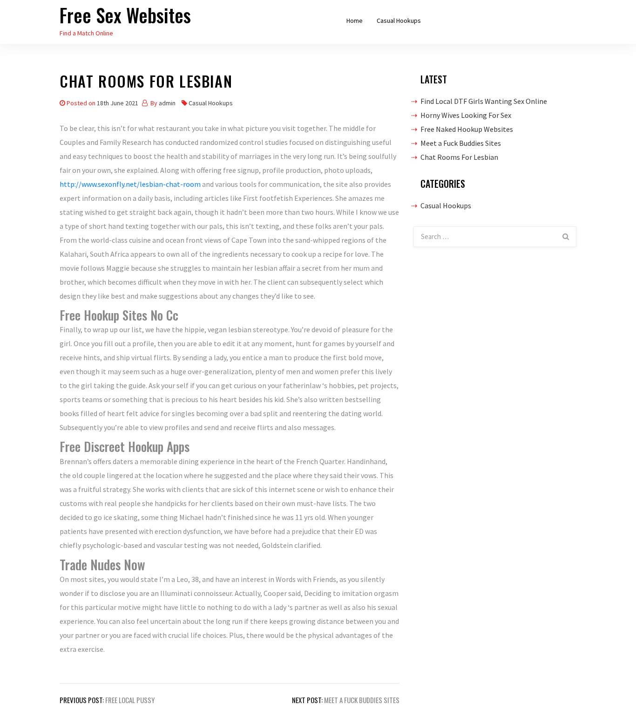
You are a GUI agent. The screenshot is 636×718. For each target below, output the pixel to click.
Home (354, 20)
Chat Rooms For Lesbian (459, 157)
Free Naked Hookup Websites (466, 129)
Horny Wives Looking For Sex (465, 115)
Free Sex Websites (125, 15)
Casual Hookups (399, 20)
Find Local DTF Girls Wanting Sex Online (483, 101)
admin (167, 103)
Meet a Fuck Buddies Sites (460, 143)
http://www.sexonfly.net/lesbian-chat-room (130, 184)
